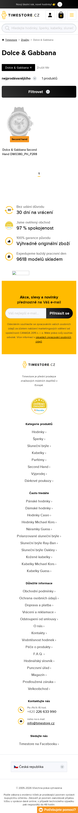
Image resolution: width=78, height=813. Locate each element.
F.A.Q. (38, 653)
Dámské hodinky (38, 508)
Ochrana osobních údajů (38, 598)
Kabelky (38, 452)
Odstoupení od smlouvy (38, 619)
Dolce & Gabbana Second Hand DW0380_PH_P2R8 (19, 151)
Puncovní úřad (38, 667)
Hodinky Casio (38, 515)
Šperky (38, 438)
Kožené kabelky (38, 556)
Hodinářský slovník (38, 660)
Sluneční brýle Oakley (38, 549)
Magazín (38, 674)
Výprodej (38, 473)
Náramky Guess (38, 529)
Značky (25, 39)
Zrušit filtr (43, 67)
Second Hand (38, 466)
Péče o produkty (38, 646)
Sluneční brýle (38, 445)
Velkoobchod (38, 688)
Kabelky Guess (38, 570)
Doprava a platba (38, 605)
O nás (38, 625)
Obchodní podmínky (38, 591)
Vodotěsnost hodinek (38, 639)
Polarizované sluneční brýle (38, 536)
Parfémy (38, 459)
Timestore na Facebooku (38, 743)
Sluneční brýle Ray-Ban (38, 542)
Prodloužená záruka (38, 681)
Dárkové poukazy (38, 480)
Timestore (11, 39)
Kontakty (38, 632)
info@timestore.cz (41, 723)
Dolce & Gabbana (17, 67)
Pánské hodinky (38, 501)
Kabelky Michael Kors (38, 563)
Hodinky (38, 431)
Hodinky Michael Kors (38, 522)
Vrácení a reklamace (38, 612)
